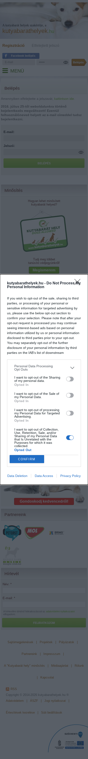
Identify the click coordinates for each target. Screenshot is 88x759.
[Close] (78, 283)
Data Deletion (17, 476)
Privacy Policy (70, 476)
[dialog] (44, 379)
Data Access (44, 476)
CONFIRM (26, 459)
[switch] (70, 379)
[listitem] (44, 367)
